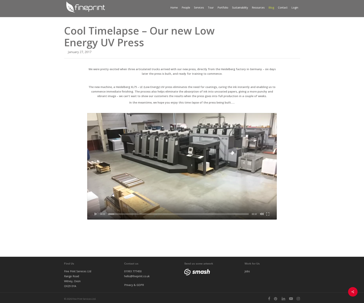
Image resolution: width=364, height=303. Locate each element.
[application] (182, 166)
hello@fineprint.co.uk (137, 276)
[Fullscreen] (267, 214)
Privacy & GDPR (134, 285)
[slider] (178, 214)
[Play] (95, 214)
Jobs (247, 271)
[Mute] (262, 214)
